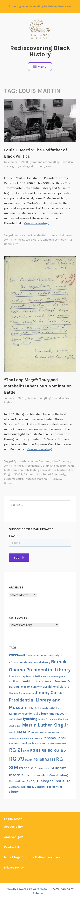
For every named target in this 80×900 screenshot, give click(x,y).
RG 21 (16, 750)
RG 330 (24, 768)
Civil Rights (11, 166)
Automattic (40, 893)
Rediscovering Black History (40, 51)
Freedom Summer (31, 686)
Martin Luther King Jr (45, 725)
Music (12, 732)
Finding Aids (26, 166)
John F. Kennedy (14, 239)
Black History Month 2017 (24, 676)
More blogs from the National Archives (32, 857)
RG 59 (35, 750)
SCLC (33, 768)
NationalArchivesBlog (46, 162)
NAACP (18, 474)
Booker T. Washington (52, 676)
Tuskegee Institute (53, 781)
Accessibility (13, 826)
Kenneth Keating (28, 470)
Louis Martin (33, 239)
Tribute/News (44, 166)
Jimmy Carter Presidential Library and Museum (42, 235)
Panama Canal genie (21, 743)
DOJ (66, 676)
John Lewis (15, 719)
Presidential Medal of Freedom (50, 743)
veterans (14, 786)
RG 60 (47, 750)
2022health (18, 655)
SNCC (47, 768)
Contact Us (12, 847)
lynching (30, 719)
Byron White (21, 461)
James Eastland (40, 461)
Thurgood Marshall (36, 479)
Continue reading (36, 223)
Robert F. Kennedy (54, 474)
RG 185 (50, 760)
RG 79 (16, 758)
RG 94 (28, 759)
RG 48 (26, 751)
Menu (42, 66)
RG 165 (38, 760)
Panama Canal (54, 738)
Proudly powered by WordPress (26, 889)
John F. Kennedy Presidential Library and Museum (35, 465)
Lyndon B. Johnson (54, 239)
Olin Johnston (32, 474)
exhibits (14, 681)
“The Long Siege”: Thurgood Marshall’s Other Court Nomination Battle (38, 386)
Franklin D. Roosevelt (36, 681)
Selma (40, 768)
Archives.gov (13, 837)
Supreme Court (13, 479)
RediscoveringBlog (39, 398)
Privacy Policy (14, 867)
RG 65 (59, 750)
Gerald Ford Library (56, 686)
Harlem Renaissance (21, 693)
